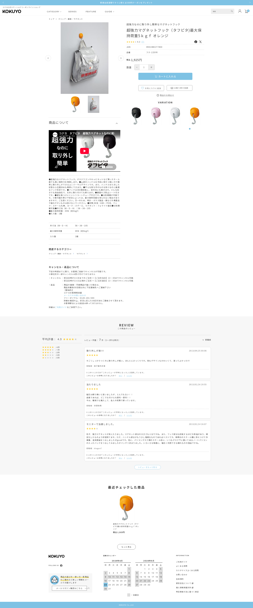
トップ (51, 19)
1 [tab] (190, 130)
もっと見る (126, 547)
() (142, 41)
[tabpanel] (136, 115)
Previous (48, 58)
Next (121, 58)
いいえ (129, 375)
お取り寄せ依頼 (181, 88)
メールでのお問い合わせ (75, 295)
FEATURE (91, 11)
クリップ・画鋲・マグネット (70, 19)
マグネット (81, 253)
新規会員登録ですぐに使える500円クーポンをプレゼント (126, 2)
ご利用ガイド (61, 307)
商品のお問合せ (167, 95)
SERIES (72, 11)
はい (120, 375)
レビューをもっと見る (147, 467)
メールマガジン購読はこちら (69, 588)
